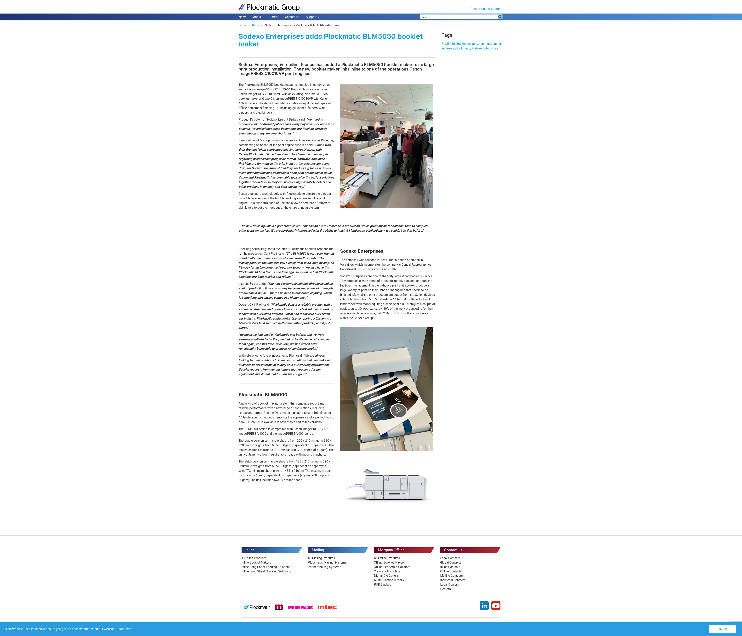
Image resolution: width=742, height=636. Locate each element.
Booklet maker (466, 44)
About (257, 17)
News (243, 17)
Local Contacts (450, 558)
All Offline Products (387, 558)
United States (490, 9)
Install (497, 44)
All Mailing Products (321, 558)
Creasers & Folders (387, 571)
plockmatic (462, 48)
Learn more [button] (124, 629)
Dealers (445, 589)
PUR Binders (382, 584)
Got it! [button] (723, 629)
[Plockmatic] (269, 7)
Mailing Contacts (451, 575)
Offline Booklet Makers (389, 562)
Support (311, 17)
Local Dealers (449, 584)
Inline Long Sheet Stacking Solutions (266, 571)
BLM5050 (448, 44)
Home (242, 25)
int (443, 48)
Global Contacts (450, 562)
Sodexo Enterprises (484, 48)
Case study (484, 44)
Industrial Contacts (452, 580)
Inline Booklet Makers (256, 562)
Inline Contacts (450, 567)
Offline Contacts (451, 571)
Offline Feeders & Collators (392, 567)
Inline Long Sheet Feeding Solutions (266, 567)
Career (274, 17)
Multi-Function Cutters (389, 580)
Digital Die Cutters (386, 575)
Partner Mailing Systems (324, 567)
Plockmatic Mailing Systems (327, 562)
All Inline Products (254, 558)
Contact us (292, 17)
